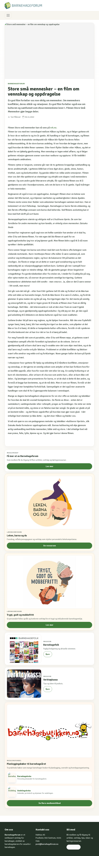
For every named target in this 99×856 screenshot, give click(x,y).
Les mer (49, 466)
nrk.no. (53, 127)
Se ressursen (49, 545)
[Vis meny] (8, 15)
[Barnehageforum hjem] (23, 5)
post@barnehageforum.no (47, 844)
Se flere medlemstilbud (50, 803)
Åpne (48, 654)
